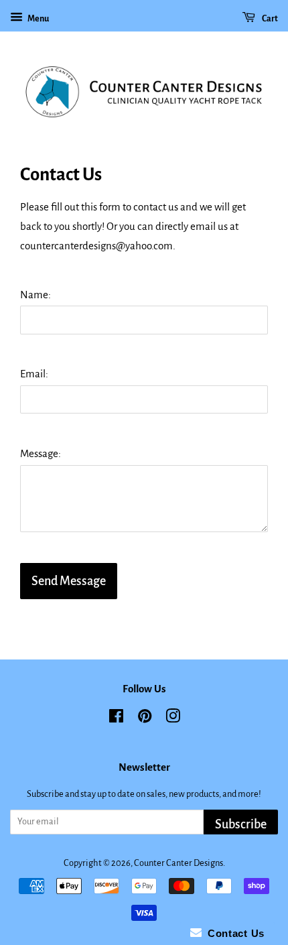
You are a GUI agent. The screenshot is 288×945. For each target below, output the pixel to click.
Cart (269, 18)
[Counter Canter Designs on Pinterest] (144, 719)
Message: (40, 453)
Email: (34, 373)
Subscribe (241, 824)
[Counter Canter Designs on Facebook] (116, 719)
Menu (37, 18)
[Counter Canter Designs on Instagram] (172, 719)
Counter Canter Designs (178, 863)
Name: (35, 294)
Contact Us (233, 933)
